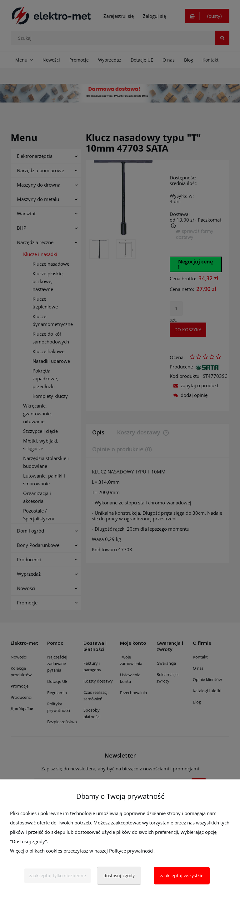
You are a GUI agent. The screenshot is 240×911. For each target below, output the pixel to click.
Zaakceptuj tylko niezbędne (57, 875)
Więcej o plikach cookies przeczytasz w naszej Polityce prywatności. (82, 851)
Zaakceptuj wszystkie (181, 875)
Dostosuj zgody (119, 875)
